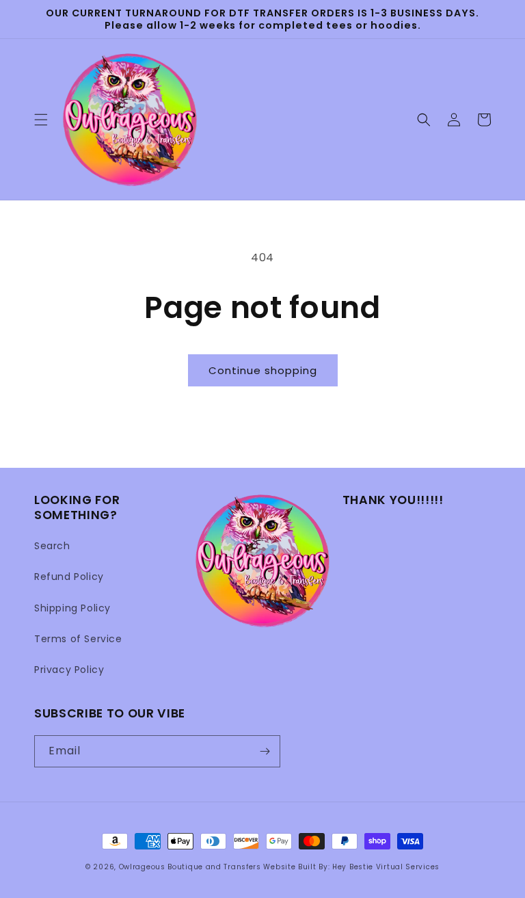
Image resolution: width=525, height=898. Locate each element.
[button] (41, 120)
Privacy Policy (69, 669)
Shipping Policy (72, 608)
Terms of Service (78, 639)
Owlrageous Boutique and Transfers (190, 867)
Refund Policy (69, 576)
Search (52, 546)
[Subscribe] (265, 751)
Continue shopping (262, 370)
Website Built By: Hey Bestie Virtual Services (351, 867)
